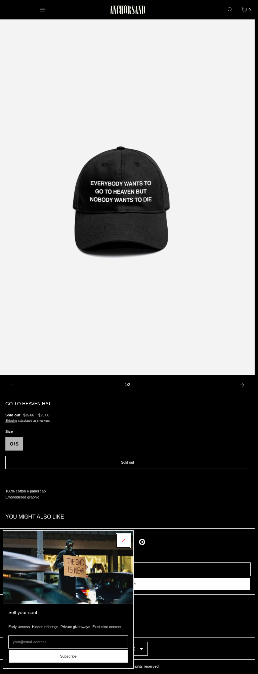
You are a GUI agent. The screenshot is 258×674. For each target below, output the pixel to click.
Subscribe (68, 656)
